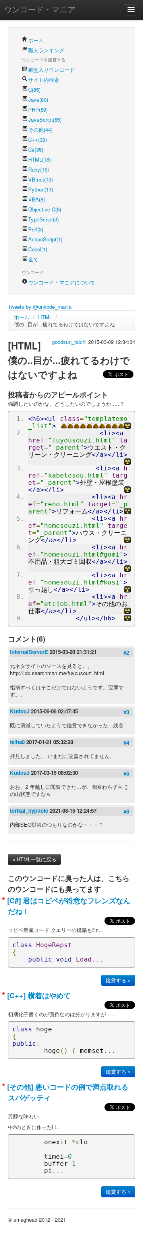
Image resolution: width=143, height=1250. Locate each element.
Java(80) (38, 99)
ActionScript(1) (45, 239)
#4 (126, 742)
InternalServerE (30, 652)
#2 (126, 652)
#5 (126, 773)
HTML (45, 317)
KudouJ (20, 711)
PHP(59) (38, 109)
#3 (126, 712)
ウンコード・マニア (39, 9)
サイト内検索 (43, 79)
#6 (126, 811)
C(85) (34, 89)
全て (33, 259)
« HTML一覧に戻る (34, 859)
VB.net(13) (40, 179)
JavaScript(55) (45, 119)
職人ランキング (46, 50)
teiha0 (18, 742)
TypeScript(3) (43, 219)
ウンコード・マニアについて (61, 282)
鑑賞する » (118, 980)
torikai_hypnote (30, 810)
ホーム (36, 40)
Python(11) (40, 189)
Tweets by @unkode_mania (40, 306)
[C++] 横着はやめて (38, 995)
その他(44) (40, 129)
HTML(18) (39, 159)
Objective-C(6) (44, 209)
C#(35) (35, 149)
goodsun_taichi (70, 342)
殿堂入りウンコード (51, 69)
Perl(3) (35, 229)
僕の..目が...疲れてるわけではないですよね (64, 324)
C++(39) (37, 139)
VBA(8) (36, 199)
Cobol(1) (37, 249)
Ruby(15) (38, 169)
